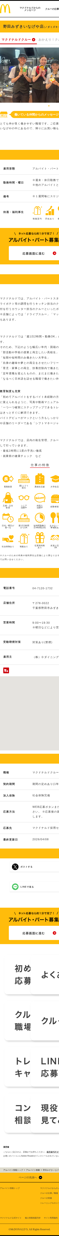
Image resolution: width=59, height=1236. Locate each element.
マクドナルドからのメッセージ (30, 9)
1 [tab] (48, 106)
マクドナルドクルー (16, 39)
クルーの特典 (46, 1198)
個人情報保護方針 (33, 1218)
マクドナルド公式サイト (11, 1218)
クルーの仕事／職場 (49, 1193)
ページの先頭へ (28, 1177)
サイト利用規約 (51, 1218)
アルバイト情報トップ (10, 1188)
